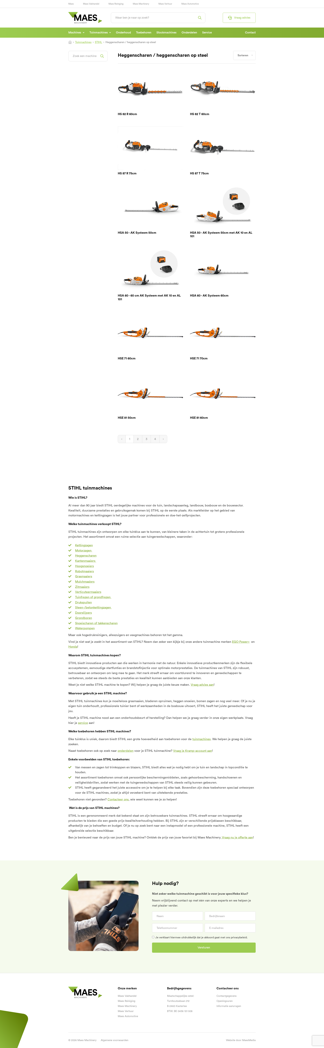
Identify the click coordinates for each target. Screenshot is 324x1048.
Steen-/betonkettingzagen (93, 607)
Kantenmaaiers (85, 560)
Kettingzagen (84, 545)
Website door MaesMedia (241, 1040)
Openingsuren (225, 1001)
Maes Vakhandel (91, 4)
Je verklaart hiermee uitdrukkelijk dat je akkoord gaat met (201, 937)
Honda (72, 646)
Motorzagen (83, 550)
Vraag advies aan (202, 684)
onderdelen (125, 750)
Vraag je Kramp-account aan (192, 750)
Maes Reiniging (116, 4)
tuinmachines (201, 739)
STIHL (98, 42)
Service (207, 32)
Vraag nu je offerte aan (237, 837)
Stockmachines (166, 32)
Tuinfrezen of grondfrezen (93, 597)
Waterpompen (85, 628)
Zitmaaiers (82, 586)
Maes (71, 4)
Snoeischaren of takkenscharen (96, 623)
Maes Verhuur (165, 4)
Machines (75, 32)
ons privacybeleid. (237, 937)
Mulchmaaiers (84, 581)
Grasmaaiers (83, 576)
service (83, 722)
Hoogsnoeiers (84, 566)
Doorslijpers (83, 612)
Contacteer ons (118, 799)
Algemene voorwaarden (114, 1040)
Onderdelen (189, 32)
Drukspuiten (83, 602)
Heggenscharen (86, 555)
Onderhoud (123, 32)
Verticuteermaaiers (88, 591)
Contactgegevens (227, 996)
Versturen (204, 947)
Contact (250, 32)
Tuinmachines (99, 32)
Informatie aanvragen (229, 1006)
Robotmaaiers (84, 571)
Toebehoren (143, 32)
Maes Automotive (190, 4)
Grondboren (83, 617)
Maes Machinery (141, 4)
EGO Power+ (241, 641)
